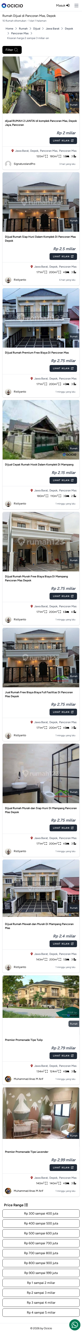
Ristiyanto (20, 279)
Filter (9, 50)
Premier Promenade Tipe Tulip (24, 1040)
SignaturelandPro (24, 164)
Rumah (23, 28)
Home (9, 28)
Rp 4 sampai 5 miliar (41, 1312)
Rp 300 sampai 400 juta (41, 1213)
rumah (74, 104)
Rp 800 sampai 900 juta (41, 1263)
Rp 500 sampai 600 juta (41, 1233)
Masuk (61, 5)
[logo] (12, 5)
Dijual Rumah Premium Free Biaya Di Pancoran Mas (37, 352)
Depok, (34, 151)
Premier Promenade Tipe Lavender (26, 1152)
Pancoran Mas (20, 33)
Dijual (36, 28)
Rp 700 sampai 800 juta (41, 1253)
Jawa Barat (52, 28)
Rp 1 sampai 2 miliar (41, 1283)
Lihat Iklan (61, 140)
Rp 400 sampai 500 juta (41, 1223)
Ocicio (48, 1328)
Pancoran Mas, (49, 151)
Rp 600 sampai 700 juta (41, 1243)
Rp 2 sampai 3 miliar (41, 1293)
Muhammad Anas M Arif (28, 1079)
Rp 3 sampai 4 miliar (41, 1302)
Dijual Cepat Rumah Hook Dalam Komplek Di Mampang (39, 464)
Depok (69, 28)
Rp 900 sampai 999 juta (41, 1273)
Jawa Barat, (22, 151)
